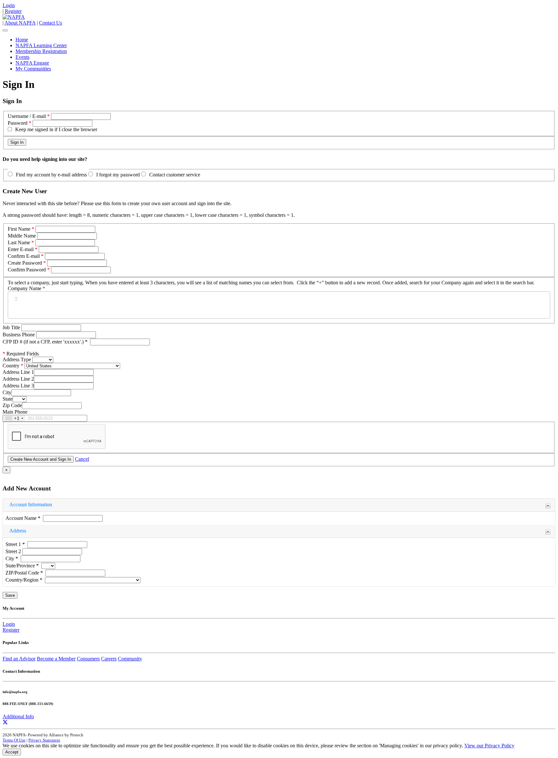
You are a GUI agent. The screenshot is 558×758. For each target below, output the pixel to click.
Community (130, 658)
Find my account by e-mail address (51, 174)
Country (11, 365)
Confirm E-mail (24, 256)
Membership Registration (41, 51)
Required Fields (21, 353)
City (7, 392)
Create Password (25, 263)
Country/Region (23, 580)
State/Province (22, 565)
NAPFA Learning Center (41, 45)
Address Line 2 (18, 379)
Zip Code (12, 405)
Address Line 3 (18, 385)
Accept (11, 752)
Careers (109, 658)
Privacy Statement (44, 740)
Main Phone (15, 412)
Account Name (22, 518)
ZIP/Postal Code (24, 572)
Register (13, 11)
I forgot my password (118, 174)
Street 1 (15, 544)
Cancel (82, 459)
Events (22, 57)
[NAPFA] (14, 17)
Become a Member (56, 658)
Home (22, 39)
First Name (19, 229)
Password (17, 123)
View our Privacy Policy (489, 745)
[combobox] (14, 418)
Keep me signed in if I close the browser (56, 129)
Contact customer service (174, 174)
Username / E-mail (27, 116)
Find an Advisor (19, 658)
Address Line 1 (18, 372)
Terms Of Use (14, 740)
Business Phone (19, 334)
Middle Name (22, 235)
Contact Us (50, 23)
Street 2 (13, 551)
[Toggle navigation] (5, 30)
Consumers (88, 658)
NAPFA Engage (32, 63)
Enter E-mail (21, 249)
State (8, 399)
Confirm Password (27, 269)
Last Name (19, 242)
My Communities (33, 68)
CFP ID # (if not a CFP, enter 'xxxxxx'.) (45, 341)
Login (9, 5)
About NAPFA (20, 23)
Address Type (17, 359)
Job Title (12, 327)
